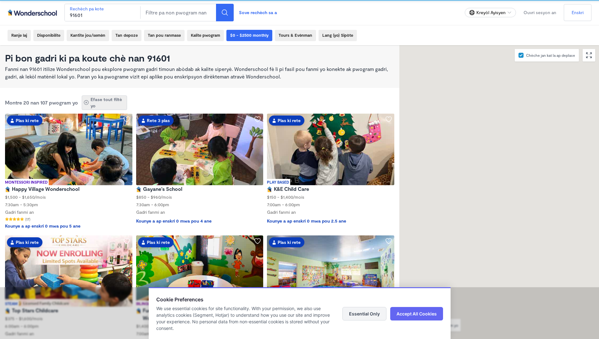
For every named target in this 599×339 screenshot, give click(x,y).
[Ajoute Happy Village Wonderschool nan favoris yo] (126, 119)
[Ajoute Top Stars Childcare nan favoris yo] (126, 241)
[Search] (225, 12)
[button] (469, 270)
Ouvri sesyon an (540, 12)
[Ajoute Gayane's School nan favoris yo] (257, 119)
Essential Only (364, 313)
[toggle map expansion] (589, 55)
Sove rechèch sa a (258, 12)
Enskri (578, 12)
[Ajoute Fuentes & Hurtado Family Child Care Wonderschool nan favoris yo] (257, 241)
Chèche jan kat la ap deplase (550, 55)
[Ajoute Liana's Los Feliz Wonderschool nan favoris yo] (388, 241)
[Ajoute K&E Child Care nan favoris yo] (388, 119)
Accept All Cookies (417, 313)
